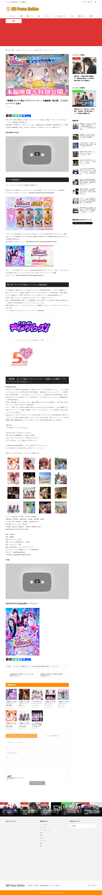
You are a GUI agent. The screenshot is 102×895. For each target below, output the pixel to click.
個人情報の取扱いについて (47, 885)
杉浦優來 (42, 666)
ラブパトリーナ (18, 666)
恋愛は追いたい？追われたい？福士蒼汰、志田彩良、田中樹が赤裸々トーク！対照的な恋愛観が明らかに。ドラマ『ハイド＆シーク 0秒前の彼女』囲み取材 (88, 126)
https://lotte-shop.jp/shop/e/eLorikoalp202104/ (41, 192)
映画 (21, 16)
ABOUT (37, 885)
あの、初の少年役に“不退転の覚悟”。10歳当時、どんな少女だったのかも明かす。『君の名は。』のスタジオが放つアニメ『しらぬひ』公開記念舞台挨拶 (88, 171)
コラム (72, 16)
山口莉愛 (38, 666)
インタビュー (12, 16)
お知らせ (57, 885)
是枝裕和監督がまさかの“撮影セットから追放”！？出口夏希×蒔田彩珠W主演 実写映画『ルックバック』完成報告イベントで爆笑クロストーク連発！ (88, 209)
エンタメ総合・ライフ (60, 16)
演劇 (41, 843)
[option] (10, 809)
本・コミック (47, 16)
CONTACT (30, 885)
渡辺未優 (47, 666)
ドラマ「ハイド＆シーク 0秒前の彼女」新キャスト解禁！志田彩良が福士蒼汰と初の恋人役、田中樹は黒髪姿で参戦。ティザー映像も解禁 (88, 200)
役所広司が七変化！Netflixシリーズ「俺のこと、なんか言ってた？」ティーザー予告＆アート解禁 (88, 153)
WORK (91, 16)
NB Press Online (15, 885)
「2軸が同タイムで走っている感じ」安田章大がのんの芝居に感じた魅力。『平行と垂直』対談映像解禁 (88, 136)
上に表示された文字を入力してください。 (16, 777)
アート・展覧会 (44, 824)
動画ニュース (81, 16)
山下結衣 (34, 666)
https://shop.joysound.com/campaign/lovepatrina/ (29, 275)
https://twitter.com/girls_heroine (22, 554)
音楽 (39, 16)
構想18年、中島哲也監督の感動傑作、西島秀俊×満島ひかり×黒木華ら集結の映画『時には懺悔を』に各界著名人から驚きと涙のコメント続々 (88, 181)
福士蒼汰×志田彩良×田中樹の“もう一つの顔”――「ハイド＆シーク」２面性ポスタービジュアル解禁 (88, 161)
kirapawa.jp (40, 310)
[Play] (37, 154)
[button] (13, 464)
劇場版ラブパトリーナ (27, 666)
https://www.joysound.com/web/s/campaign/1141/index (41, 241)
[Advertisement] (51, 35)
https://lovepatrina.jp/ (19, 552)
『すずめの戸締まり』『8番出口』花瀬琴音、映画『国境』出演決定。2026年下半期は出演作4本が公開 (88, 144)
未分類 (41, 838)
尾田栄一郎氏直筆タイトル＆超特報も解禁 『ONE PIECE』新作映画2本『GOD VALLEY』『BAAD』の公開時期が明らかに (88, 191)
